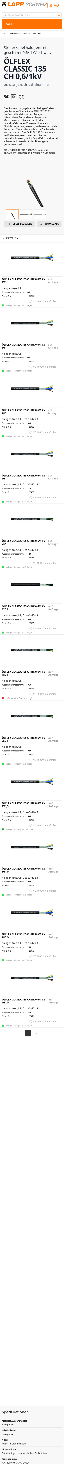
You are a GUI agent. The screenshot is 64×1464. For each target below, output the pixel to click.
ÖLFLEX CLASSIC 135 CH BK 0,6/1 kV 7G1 (23, 542)
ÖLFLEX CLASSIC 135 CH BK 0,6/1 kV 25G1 (23, 739)
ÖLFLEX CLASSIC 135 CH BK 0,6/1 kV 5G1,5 (23, 1001)
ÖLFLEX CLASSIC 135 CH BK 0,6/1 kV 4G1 (23, 412)
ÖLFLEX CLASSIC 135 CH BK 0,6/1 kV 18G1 (23, 673)
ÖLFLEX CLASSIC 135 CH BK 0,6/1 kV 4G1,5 (23, 936)
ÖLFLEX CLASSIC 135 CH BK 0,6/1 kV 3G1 (23, 346)
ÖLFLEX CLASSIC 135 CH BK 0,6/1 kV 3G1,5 (23, 870)
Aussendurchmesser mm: (13, 292)
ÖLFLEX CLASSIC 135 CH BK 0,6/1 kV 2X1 (23, 281)
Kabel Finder (37, 33)
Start (4, 33)
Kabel (25, 33)
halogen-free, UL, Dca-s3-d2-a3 (20, 419)
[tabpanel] (32, 185)
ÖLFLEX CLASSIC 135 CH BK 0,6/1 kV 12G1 (23, 608)
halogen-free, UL (11, 288)
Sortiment (14, 33)
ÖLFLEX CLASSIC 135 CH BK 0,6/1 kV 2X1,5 (23, 805)
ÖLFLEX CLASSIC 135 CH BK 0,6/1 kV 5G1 (23, 477)
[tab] (12, 214)
